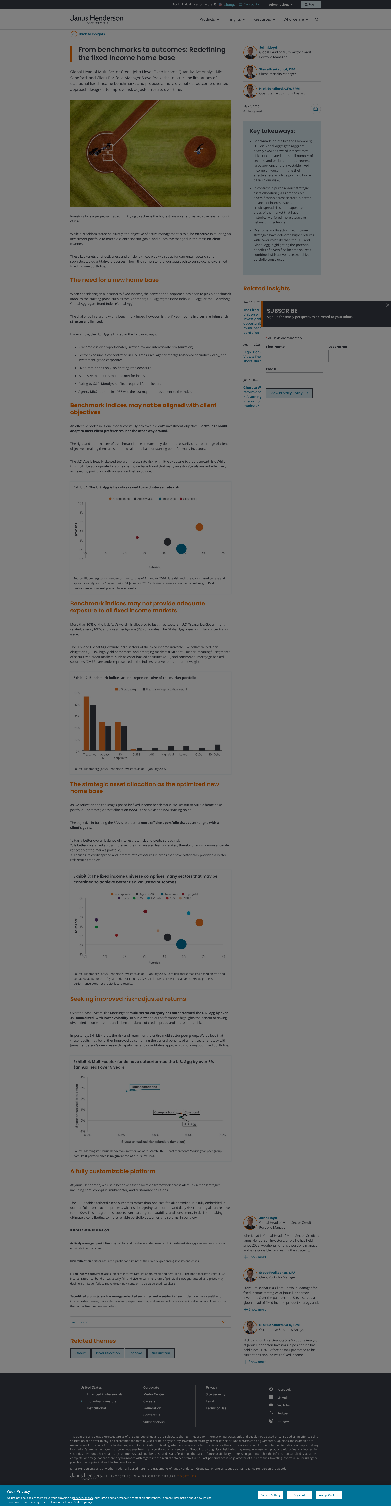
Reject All (300, 1495)
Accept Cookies (328, 1495)
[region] (195, 1495)
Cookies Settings (270, 1495)
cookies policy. (83, 1502)
